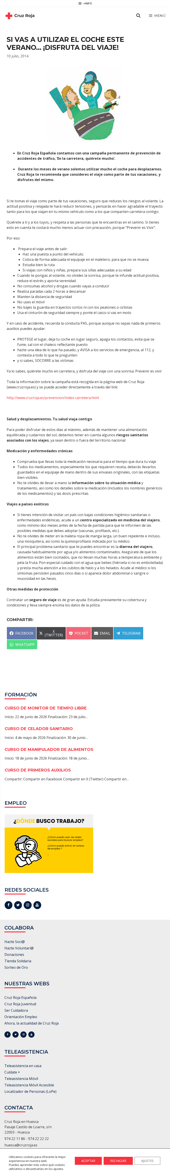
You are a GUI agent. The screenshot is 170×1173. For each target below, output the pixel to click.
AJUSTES (147, 1161)
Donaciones (14, 954)
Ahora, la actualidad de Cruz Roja (31, 1023)
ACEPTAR (88, 1161)
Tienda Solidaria (17, 961)
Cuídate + (12, 1072)
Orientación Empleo (20, 1016)
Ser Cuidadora (16, 1010)
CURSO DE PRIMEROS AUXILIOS (38, 770)
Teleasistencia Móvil (21, 1078)
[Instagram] (27, 905)
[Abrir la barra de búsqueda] (138, 16)
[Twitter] (18, 905)
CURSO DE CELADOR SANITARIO (39, 728)
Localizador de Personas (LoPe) (30, 1091)
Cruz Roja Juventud (20, 1004)
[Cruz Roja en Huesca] (20, 16)
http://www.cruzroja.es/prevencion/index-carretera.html (53, 397)
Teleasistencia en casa (22, 1065)
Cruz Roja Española (20, 997)
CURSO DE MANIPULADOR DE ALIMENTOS (49, 749)
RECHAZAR (118, 1161)
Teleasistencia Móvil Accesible (29, 1085)
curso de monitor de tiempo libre (46, 708)
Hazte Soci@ (14, 941)
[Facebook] (8, 905)
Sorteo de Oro (16, 967)
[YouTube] (37, 905)
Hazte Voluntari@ (19, 948)
